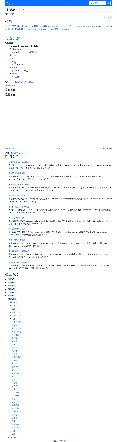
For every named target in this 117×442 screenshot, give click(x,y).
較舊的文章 (107, 148)
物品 (70, 26)
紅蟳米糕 (15, 395)
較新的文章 (9, 148)
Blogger (63, 440)
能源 (105, 26)
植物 (40, 29)
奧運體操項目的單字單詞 (19, 262)
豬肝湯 (14, 347)
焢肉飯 (14, 389)
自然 (41, 26)
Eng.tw (10, 3)
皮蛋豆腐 (15, 427)
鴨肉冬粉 (15, 367)
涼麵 (13, 370)
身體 (45, 26)
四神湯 (14, 325)
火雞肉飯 (15, 408)
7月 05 (15, 312)
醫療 (65, 29)
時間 (101, 26)
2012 (10, 299)
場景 (36, 29)
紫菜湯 (14, 341)
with (14, 67)
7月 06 (15, 309)
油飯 (13, 402)
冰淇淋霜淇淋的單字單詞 (19, 206)
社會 (74, 26)
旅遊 (97, 26)
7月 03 (15, 319)
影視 (52, 29)
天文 (6, 26)
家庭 (93, 26)
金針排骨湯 (16, 328)
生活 (27, 26)
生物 (23, 26)
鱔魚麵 (14, 360)
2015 (10, 289)
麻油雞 (14, 338)
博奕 (32, 29)
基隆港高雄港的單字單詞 (19, 162)
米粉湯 (14, 383)
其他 (50, 26)
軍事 (89, 26)
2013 (10, 295)
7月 (11, 302)
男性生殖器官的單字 (17, 218)
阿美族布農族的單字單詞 (19, 184)
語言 (48, 29)
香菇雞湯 (15, 335)
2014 (10, 292)
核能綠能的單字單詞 (17, 229)
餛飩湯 (14, 354)
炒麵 (13, 376)
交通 (32, 26)
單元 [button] (20, 9)
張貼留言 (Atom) (18, 153)
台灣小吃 (15, 26)
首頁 (58, 148)
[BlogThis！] (25, 82)
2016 (10, 285)
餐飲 (57, 29)
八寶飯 (14, 414)
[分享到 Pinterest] (32, 82)
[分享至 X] (28, 82)
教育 (25, 29)
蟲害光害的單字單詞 (17, 240)
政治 (82, 26)
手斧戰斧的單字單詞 (17, 173)
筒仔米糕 (15, 392)
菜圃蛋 (14, 418)
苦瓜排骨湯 (16, 322)
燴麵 (13, 363)
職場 (61, 29)
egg (14, 61)
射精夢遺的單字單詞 (17, 195)
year (14, 55)
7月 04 (15, 315)
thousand (17, 49)
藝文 (68, 29)
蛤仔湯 (14, 344)
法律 (65, 26)
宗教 (53, 26)
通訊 (29, 29)
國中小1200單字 (15, 29)
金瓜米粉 (15, 373)
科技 (85, 26)
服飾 (61, 26)
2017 (10, 282)
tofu (14, 73)
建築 (78, 26)
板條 (13, 379)
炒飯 (13, 399)
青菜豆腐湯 (16, 331)
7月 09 (15, 305)
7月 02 (15, 430)
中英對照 (11, 9)
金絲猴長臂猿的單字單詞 (19, 251)
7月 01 (15, 434)
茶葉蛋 (14, 421)
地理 (36, 26)
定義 (57, 26)
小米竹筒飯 (16, 411)
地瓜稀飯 (15, 405)
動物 (108, 26)
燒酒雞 (14, 351)
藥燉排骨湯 (16, 357)
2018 (10, 279)
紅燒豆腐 (15, 424)
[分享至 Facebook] (30, 82)
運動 (44, 29)
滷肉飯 (14, 386)
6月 (11, 437)
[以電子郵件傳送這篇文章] (23, 82)
